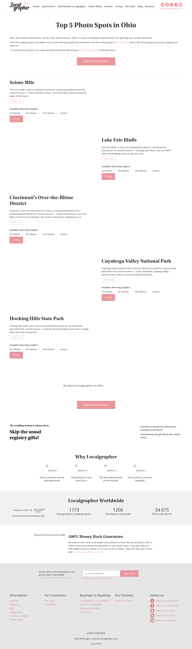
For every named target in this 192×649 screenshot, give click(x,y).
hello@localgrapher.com (171, 8)
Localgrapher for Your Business (95, 600)
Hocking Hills (122, 42)
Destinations (48, 6)
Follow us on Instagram (167, 600)
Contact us (15, 604)
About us (14, 600)
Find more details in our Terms (88, 552)
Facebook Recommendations (28, 516)
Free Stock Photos (124, 600)
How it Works (95, 6)
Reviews (109, 6)
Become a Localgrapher (91, 604)
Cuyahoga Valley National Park (136, 261)
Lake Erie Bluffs (119, 140)
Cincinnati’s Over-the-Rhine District (41, 200)
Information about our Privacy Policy (97, 578)
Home (36, 6)
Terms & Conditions (19, 615)
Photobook (50, 604)
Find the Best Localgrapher (72, 6)
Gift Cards (130, 6)
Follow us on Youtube (166, 620)
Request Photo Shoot (96, 61)
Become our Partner (90, 608)
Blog (140, 6)
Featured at (85, 612)
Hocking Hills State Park (37, 318)
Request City (16, 612)
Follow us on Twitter (166, 615)
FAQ (12, 608)
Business (149, 6)
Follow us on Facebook (167, 605)
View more (17, 101)
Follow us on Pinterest (166, 610)
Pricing (118, 6)
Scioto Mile (22, 82)
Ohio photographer (88, 50)
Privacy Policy (16, 619)
